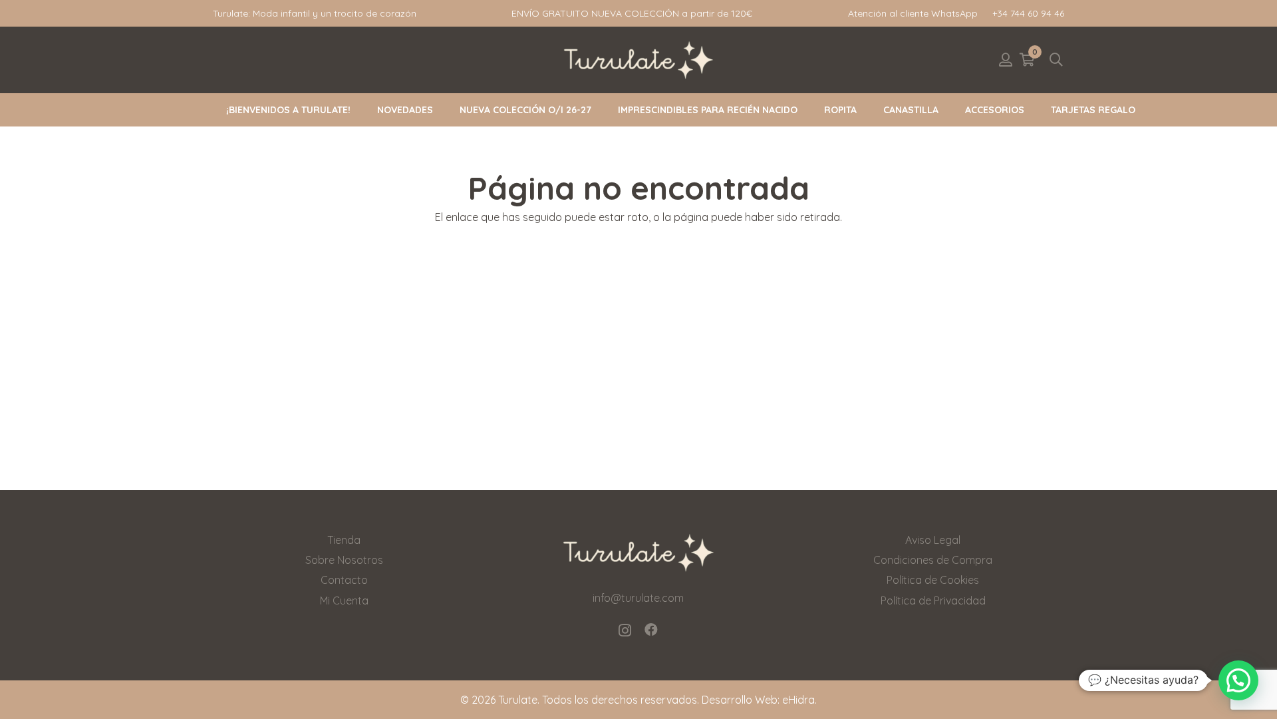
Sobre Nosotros (344, 560)
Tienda (343, 540)
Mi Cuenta (344, 600)
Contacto (344, 580)
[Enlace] (1005, 59)
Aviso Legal (932, 540)
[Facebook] (651, 629)
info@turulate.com (638, 597)
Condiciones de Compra (932, 560)
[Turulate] (639, 60)
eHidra (798, 699)
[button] (1056, 60)
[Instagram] (625, 630)
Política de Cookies (933, 580)
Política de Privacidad (933, 600)
